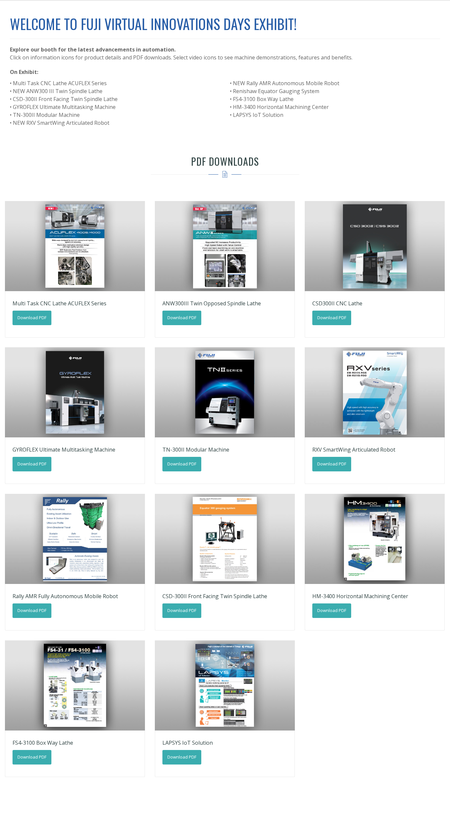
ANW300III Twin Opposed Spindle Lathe (211, 303)
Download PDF (31, 318)
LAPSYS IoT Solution (187, 742)
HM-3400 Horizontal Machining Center (360, 596)
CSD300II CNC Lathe (337, 303)
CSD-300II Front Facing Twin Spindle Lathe (214, 596)
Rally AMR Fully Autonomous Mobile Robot (65, 596)
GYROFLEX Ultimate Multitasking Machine (64, 449)
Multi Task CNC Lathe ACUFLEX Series (59, 303)
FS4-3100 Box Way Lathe (43, 742)
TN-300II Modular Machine (195, 449)
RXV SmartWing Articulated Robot (353, 449)
